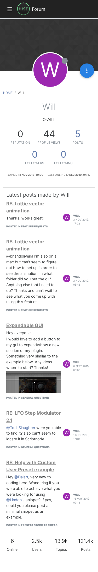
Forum (38, 9)
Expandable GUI (24, 325)
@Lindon (14, 500)
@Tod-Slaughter (20, 427)
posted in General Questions (28, 397)
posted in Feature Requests (27, 226)
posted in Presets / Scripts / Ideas (31, 525)
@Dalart (21, 477)
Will (76, 215)
